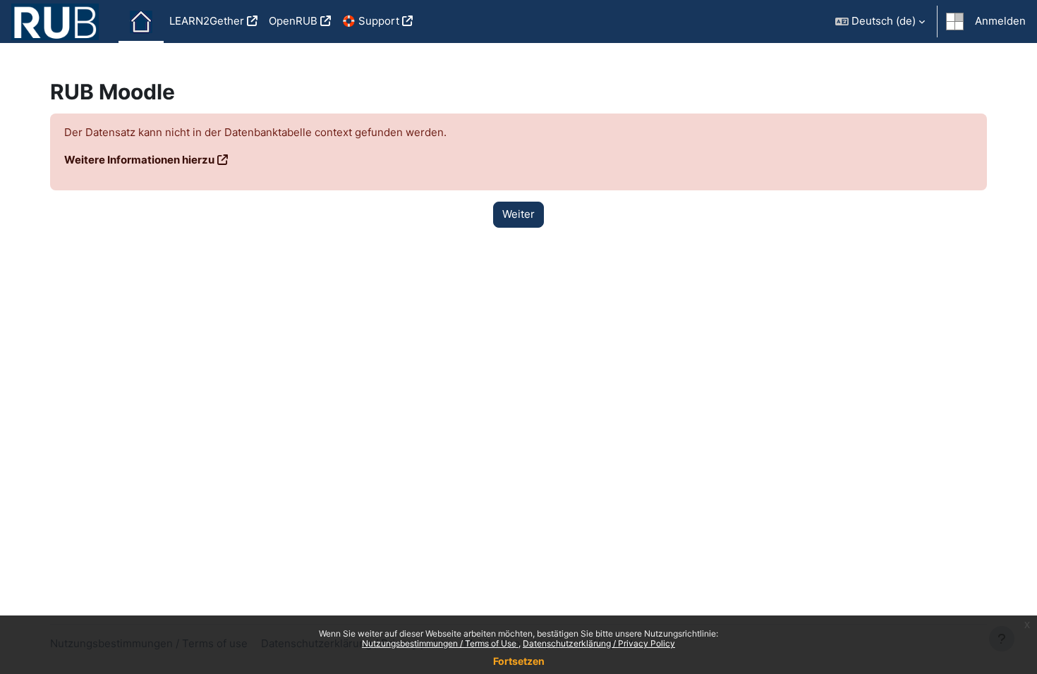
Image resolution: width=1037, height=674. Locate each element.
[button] (880, 21)
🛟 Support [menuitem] (370, 20)
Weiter (518, 214)
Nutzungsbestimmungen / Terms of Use (440, 643)
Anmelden (1000, 20)
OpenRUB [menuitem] (293, 20)
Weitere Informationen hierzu (139, 159)
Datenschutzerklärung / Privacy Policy (599, 643)
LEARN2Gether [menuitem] (206, 20)
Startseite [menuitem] (141, 22)
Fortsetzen (519, 661)
